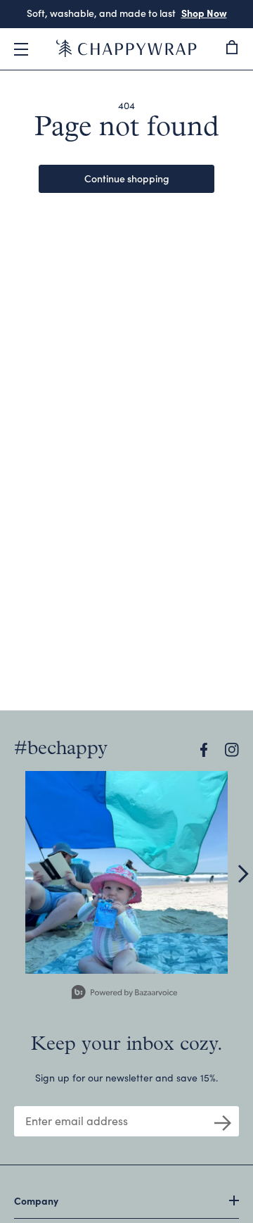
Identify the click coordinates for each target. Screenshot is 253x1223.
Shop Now (204, 13)
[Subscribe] (222, 1122)
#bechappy (61, 749)
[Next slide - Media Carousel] (242, 873)
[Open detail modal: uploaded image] (126, 872)
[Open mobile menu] (21, 49)
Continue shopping (126, 178)
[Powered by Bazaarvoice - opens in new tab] (124, 994)
